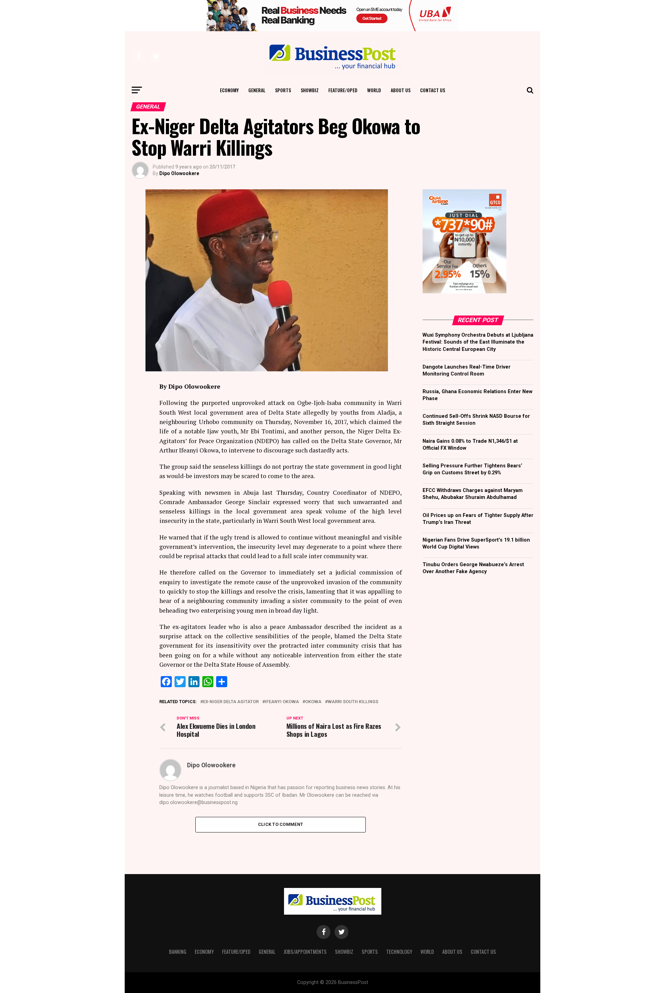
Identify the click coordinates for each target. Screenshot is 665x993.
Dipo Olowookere (179, 173)
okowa (313, 702)
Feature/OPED (342, 90)
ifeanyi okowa (282, 702)
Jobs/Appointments (305, 951)
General (256, 90)
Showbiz (310, 90)
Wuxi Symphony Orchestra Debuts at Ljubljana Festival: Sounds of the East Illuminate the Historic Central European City (478, 342)
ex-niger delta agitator (231, 702)
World (374, 90)
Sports (283, 90)
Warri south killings (353, 702)
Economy (229, 90)
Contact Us (432, 90)
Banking (177, 951)
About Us (400, 90)
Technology (399, 951)
